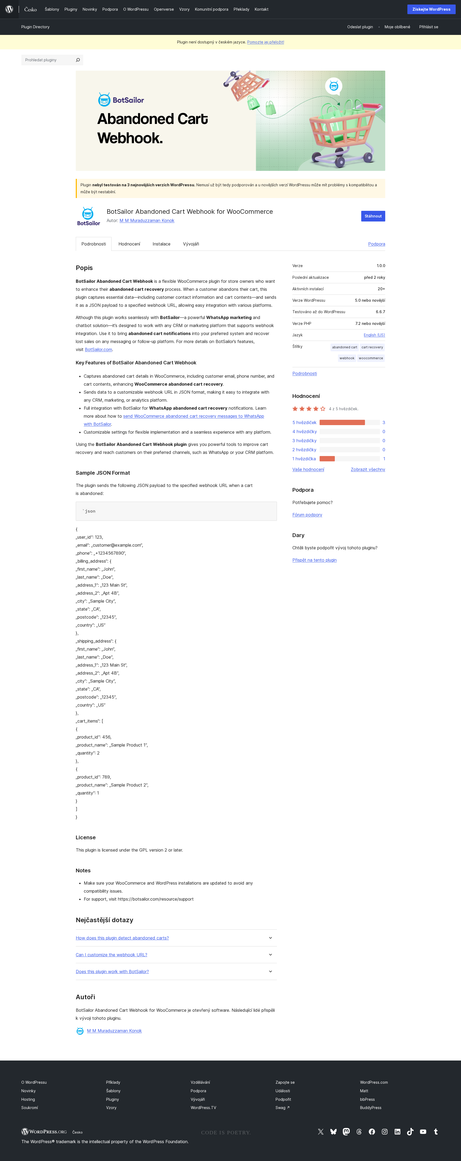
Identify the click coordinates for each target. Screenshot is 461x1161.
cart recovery (372, 347)
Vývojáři (191, 244)
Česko (77, 1132)
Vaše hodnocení (308, 469)
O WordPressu (34, 1082)
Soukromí (29, 1107)
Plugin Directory (35, 27)
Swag (283, 1107)
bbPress (367, 1099)
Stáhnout (373, 216)
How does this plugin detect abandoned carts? (122, 938)
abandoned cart (344, 347)
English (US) (374, 335)
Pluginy (112, 1099)
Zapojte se (285, 1082)
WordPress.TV (203, 1107)
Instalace (161, 244)
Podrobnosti (93, 244)
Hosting (28, 1099)
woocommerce (371, 358)
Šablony (113, 1091)
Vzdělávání (200, 1082)
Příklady (113, 1082)
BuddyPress (370, 1107)
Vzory (111, 1107)
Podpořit (283, 1099)
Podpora (376, 244)
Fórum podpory (307, 514)
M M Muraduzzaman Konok (147, 220)
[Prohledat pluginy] (78, 60)
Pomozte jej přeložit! (265, 42)
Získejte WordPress (431, 9)
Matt (364, 1091)
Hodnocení (129, 244)
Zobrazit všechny (368, 469)
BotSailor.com (98, 349)
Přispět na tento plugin (314, 560)
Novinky (28, 1091)
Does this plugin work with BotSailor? (112, 971)
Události (283, 1091)
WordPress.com (374, 1082)
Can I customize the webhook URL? (111, 954)
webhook (347, 358)
